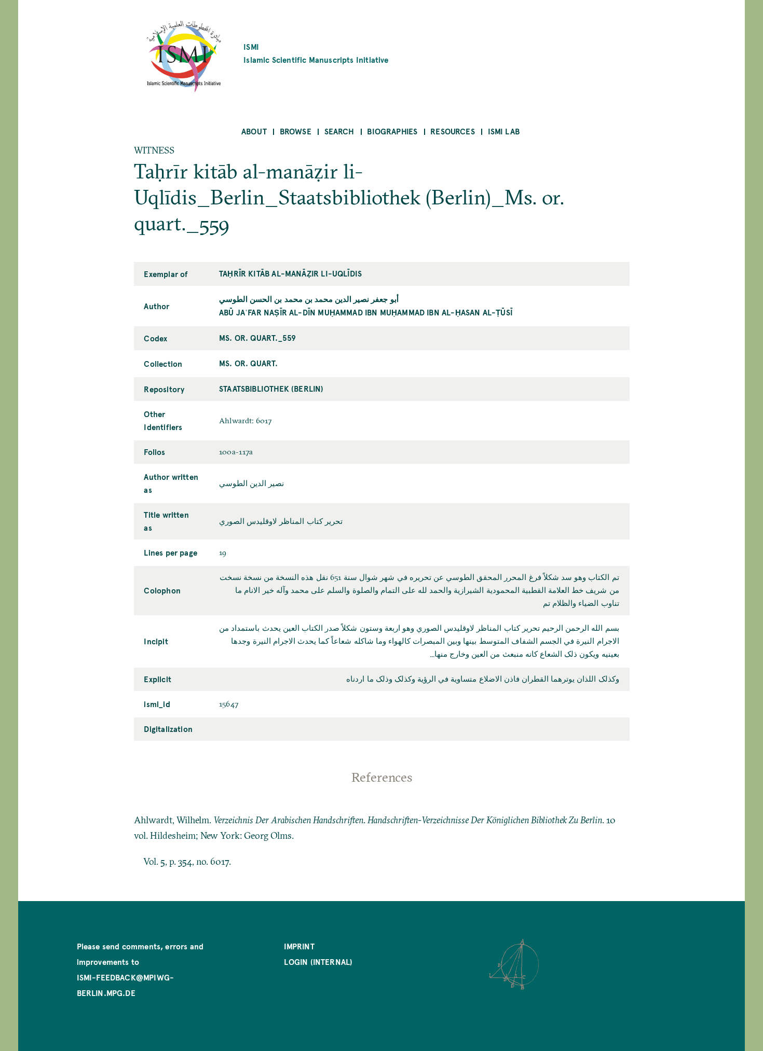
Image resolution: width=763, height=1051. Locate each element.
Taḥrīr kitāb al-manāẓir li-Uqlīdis (290, 273)
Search (339, 131)
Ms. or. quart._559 (257, 337)
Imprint (299, 946)
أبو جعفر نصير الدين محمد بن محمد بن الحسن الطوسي (309, 298)
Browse (295, 131)
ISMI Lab (504, 131)
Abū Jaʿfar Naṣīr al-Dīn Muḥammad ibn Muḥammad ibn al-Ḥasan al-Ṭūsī (366, 312)
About (254, 131)
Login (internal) (318, 961)
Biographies (392, 131)
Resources (452, 131)
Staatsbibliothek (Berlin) (271, 388)
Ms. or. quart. (248, 362)
